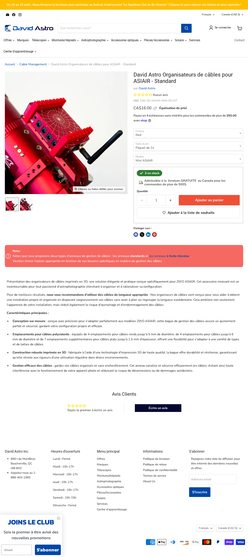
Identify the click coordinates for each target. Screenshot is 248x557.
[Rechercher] (186, 28)
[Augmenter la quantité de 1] (171, 200)
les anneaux (169, 256)
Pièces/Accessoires (157, 40)
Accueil (10, 64)
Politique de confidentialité (160, 470)
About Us (149, 481)
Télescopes (39, 40)
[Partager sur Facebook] (135, 234)
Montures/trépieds (64, 40)
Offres (7, 40)
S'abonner (48, 549)
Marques (23, 40)
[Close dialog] (58, 518)
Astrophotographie (93, 40)
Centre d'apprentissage (18, 51)
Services (194, 40)
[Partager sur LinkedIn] (148, 234)
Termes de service (154, 476)
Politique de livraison (156, 459)
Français (206, 14)
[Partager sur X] (142, 234)
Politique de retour (155, 464)
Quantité (142, 191)
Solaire (179, 40)
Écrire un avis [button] (158, 408)
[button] (12, 204)
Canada (231, 14)
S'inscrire (199, 492)
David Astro (147, 88)
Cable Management (33, 64)
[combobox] (119, 28)
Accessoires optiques (125, 40)
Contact (239, 40)
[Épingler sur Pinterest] (154, 234)
